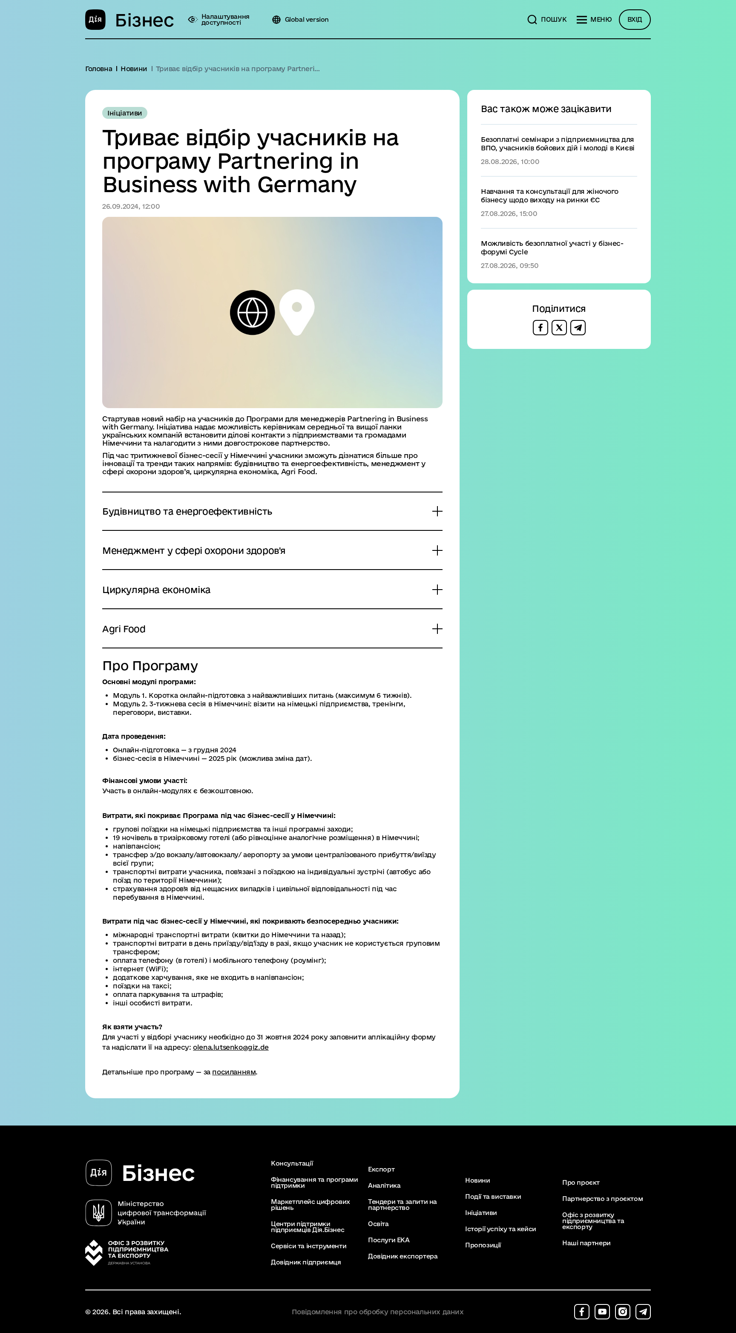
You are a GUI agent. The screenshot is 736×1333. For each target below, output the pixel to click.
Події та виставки (493, 1197)
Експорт (381, 1169)
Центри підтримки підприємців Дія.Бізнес (307, 1227)
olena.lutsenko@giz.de (231, 1047)
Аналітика (384, 1186)
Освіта (378, 1224)
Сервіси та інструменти (308, 1246)
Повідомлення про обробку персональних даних (378, 1312)
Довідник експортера (402, 1256)
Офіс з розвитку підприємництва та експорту (593, 1221)
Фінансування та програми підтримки (314, 1183)
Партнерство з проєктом (602, 1199)
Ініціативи (481, 1213)
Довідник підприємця (306, 1262)
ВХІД (634, 19)
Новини (477, 1180)
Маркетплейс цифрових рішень (310, 1205)
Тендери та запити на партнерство (402, 1205)
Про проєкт (581, 1183)
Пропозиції (483, 1245)
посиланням (234, 1072)
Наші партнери (586, 1243)
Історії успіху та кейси (500, 1229)
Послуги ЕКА (389, 1240)
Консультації (292, 1163)
